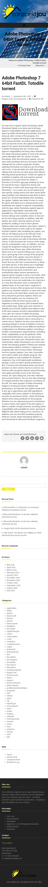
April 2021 (11, 567)
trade (9, 709)
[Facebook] (23, 438)
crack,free (11, 642)
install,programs (14, 670)
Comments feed (13, 760)
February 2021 (13, 573)
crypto (9, 647)
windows (11, 729)
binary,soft (11, 616)
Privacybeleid (13, 819)
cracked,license (13, 644)
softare (10, 696)
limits (9, 678)
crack (9, 639)
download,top (12, 652)
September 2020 (13, 585)
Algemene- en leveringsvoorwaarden (23, 824)
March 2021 (12, 570)
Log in (9, 754)
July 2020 (11, 591)
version (10, 721)
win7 (9, 727)
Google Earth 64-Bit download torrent (20, 528)
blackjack (11, 626)
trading (10, 714)
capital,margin (13, 631)
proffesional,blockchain (17, 688)
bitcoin (10, 618)
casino (9, 634)
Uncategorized (19, 99)
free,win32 (11, 665)
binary (10, 613)
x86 (8, 737)
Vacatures (11, 829)
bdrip (9, 611)
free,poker (11, 662)
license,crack (12, 675)
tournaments (12, 706)
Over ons (10, 816)
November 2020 (13, 580)
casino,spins (12, 636)
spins (9, 698)
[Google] (37, 438)
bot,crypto (11, 629)
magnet (10, 680)
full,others (11, 667)
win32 (9, 724)
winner (10, 732)
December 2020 (13, 578)
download (11, 649)
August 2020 (12, 588)
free (8, 654)
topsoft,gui (11, 703)
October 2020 (12, 583)
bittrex (10, 621)
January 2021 (12, 575)
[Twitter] (27, 438)
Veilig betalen (13, 826)
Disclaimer (11, 821)
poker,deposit (12, 685)
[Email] (42, 438)
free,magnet (12, 660)
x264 (9, 734)
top (8, 701)
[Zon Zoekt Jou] (24, 11)
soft (8, 693)
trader (9, 711)
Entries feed (12, 757)
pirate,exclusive (14, 683)
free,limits (11, 657)
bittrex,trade (12, 624)
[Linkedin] (32, 438)
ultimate (10, 716)
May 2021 (11, 565)
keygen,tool (7, 99)
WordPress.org (13, 762)
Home (22, 51)
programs (11, 691)
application (11, 608)
